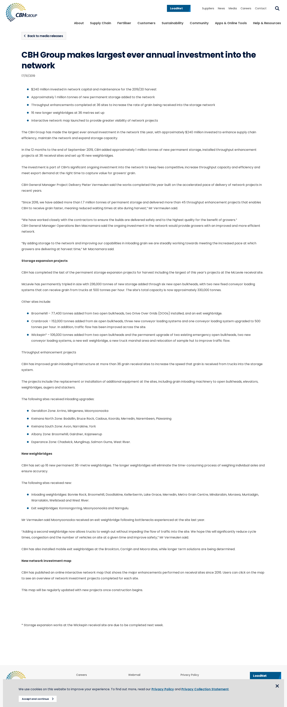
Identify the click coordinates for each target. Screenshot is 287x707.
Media (233, 8)
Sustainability (173, 23)
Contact (260, 8)
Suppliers (208, 8)
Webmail (134, 675)
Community (199, 23)
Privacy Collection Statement (205, 689)
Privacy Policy (190, 675)
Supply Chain (100, 23)
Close (277, 686)
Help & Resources (267, 23)
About (79, 23)
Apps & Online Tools (231, 23)
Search (277, 8)
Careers (246, 8)
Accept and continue (35, 699)
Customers (146, 23)
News (221, 8)
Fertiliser (124, 23)
